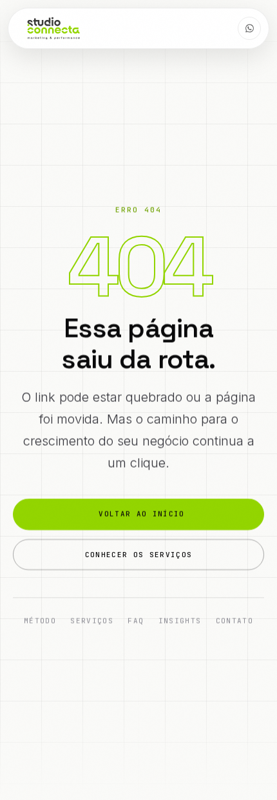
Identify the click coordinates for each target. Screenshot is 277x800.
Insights (180, 620)
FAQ (136, 620)
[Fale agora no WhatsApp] (249, 28)
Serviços (91, 620)
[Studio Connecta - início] (53, 28)
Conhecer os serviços (138, 554)
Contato (234, 620)
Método (40, 620)
